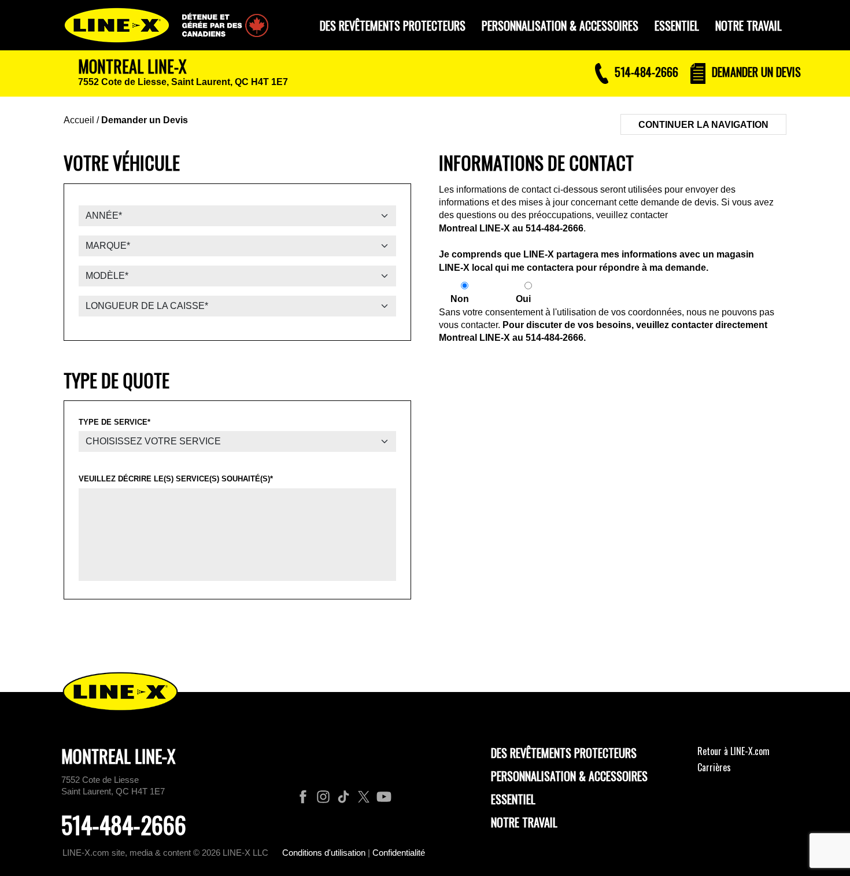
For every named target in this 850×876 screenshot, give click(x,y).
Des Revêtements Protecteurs (564, 752)
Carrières (714, 767)
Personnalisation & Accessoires (569, 776)
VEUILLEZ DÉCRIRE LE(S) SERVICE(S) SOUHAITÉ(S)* (176, 478)
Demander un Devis (144, 120)
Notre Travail (524, 822)
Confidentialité (398, 852)
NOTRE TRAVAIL (748, 25)
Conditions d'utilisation (323, 852)
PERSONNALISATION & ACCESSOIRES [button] (560, 25)
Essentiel (513, 799)
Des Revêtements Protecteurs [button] (392, 25)
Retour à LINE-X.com (733, 751)
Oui (523, 299)
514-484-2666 (554, 228)
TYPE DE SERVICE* (114, 422)
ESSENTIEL (677, 25)
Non (459, 299)
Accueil (79, 120)
